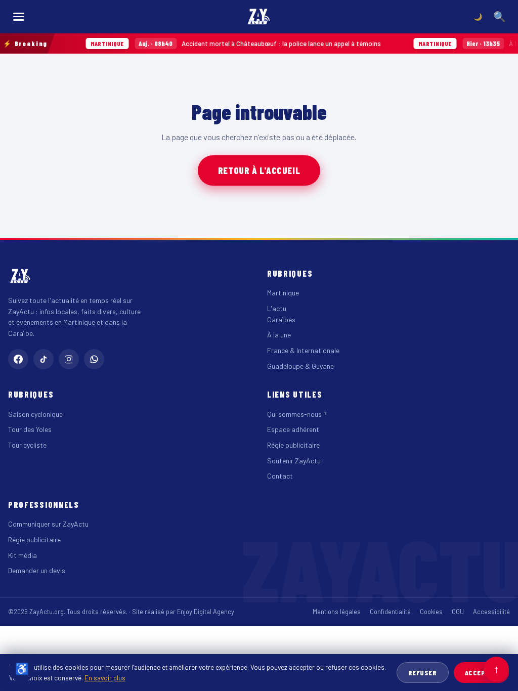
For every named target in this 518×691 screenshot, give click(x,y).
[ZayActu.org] (259, 16)
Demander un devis (36, 570)
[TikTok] (43, 359)
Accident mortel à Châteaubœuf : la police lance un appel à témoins (229, 43)
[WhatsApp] (94, 359)
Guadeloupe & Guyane (300, 366)
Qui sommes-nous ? (297, 414)
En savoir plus (104, 677)
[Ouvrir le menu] (18, 16)
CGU (458, 612)
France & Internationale (303, 350)
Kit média (22, 555)
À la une (279, 334)
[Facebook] (18, 359)
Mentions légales (337, 612)
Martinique (283, 292)
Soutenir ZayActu (294, 460)
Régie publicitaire (293, 445)
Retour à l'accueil (259, 170)
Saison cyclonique (35, 414)
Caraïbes (281, 319)
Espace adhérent (293, 429)
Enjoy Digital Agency (205, 612)
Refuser (422, 672)
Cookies (431, 612)
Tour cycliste (27, 445)
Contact (280, 475)
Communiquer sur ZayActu (48, 524)
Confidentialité (390, 612)
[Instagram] (69, 359)
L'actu (276, 308)
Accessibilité (491, 612)
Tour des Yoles (30, 429)
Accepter (481, 672)
